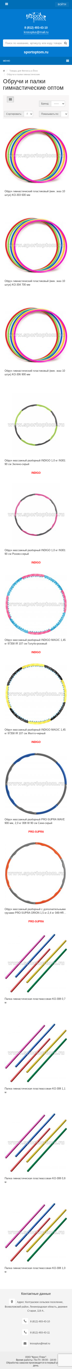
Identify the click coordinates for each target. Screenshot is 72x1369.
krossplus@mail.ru (36, 32)
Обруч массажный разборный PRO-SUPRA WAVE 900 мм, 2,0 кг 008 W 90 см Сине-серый (35, 821)
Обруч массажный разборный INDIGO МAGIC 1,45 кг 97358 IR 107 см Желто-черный (35, 731)
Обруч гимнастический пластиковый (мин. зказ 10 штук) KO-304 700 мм (35, 282)
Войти (62, 4)
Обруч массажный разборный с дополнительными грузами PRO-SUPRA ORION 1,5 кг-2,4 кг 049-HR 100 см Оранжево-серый (35, 911)
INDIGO (36, 472)
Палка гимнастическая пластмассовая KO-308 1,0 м (35, 1270)
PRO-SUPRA (36, 831)
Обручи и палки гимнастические (23, 74)
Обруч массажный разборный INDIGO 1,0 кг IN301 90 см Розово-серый (35, 552)
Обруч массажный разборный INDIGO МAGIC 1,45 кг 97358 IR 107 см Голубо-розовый (35, 641)
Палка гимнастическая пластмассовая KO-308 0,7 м (35, 1000)
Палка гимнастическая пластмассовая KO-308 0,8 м (35, 1180)
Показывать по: (50, 114)
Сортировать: (14, 114)
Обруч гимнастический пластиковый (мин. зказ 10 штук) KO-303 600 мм (35, 193)
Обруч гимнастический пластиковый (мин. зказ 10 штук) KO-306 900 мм (35, 372)
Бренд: (45, 103)
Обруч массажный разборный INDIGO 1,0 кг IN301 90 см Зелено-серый (35, 462)
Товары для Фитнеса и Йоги (23, 71)
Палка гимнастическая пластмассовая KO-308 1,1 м (35, 1090)
